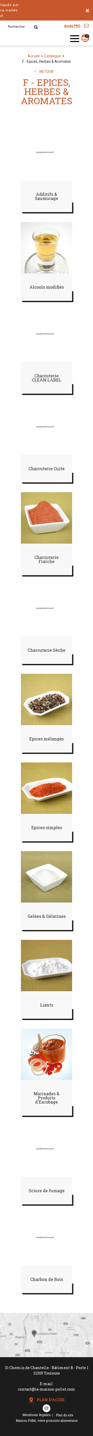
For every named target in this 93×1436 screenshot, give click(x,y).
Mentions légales (36, 1414)
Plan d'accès (51, 1399)
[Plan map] (46, 1355)
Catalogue (52, 56)
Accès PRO (72, 26)
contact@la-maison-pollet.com (46, 1389)
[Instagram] (46, 1408)
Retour (46, 72)
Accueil (34, 56)
